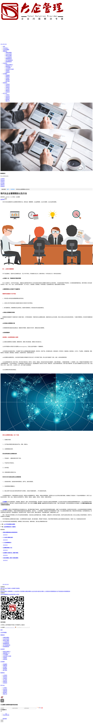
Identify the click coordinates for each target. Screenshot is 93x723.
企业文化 (8, 96)
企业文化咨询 (9, 54)
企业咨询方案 (12, 594)
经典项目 (8, 76)
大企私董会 (8, 67)
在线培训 (8, 91)
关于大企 (5, 93)
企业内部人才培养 (10, 69)
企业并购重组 (6, 49)
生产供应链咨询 (9, 60)
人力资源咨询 (9, 57)
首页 (4, 46)
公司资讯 (8, 84)
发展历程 (8, 97)
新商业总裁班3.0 (9, 64)
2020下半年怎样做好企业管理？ (9, 524)
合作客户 (8, 78)
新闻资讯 (5, 82)
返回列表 (3, 199)
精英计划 (8, 100)
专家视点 (8, 87)
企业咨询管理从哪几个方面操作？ (10, 526)
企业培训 (5, 63)
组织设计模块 (9, 55)
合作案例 (5, 73)
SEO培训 (17, 594)
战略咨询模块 (9, 52)
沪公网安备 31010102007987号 (23, 627)
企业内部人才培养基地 (20, 591)
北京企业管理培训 (5, 594)
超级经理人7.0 (9, 66)
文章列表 (13, 189)
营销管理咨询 (9, 58)
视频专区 (8, 90)
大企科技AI (5, 48)
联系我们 (8, 99)
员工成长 (8, 88)
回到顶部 (5, 718)
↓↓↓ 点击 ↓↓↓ (6, 714)
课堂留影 (8, 79)
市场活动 (8, 85)
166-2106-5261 (4, 44)
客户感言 (8, 81)
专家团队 (8, 70)
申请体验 (4, 709)
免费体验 (8, 72)
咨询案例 (8, 75)
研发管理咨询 (9, 61)
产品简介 (9, 588)
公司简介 (8, 94)
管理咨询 (5, 51)
